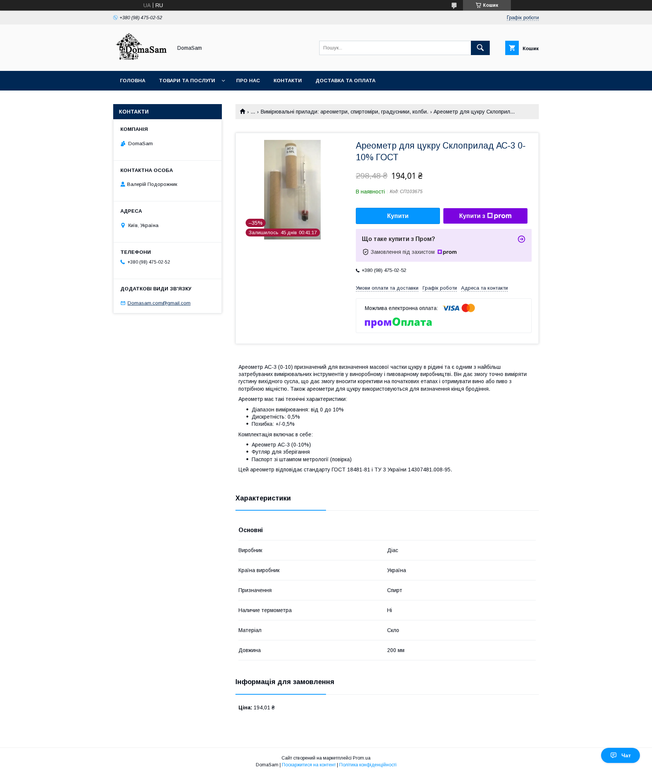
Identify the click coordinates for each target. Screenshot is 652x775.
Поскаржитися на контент (309, 764)
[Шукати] (480, 48)
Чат (626, 755)
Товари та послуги (187, 80)
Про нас (248, 80)
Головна (132, 80)
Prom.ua (362, 758)
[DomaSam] (140, 61)
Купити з (472, 216)
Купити (398, 216)
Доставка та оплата (345, 80)
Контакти (288, 80)
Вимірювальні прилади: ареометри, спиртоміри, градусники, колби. (344, 112)
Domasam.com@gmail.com (159, 303)
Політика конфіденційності (368, 764)
